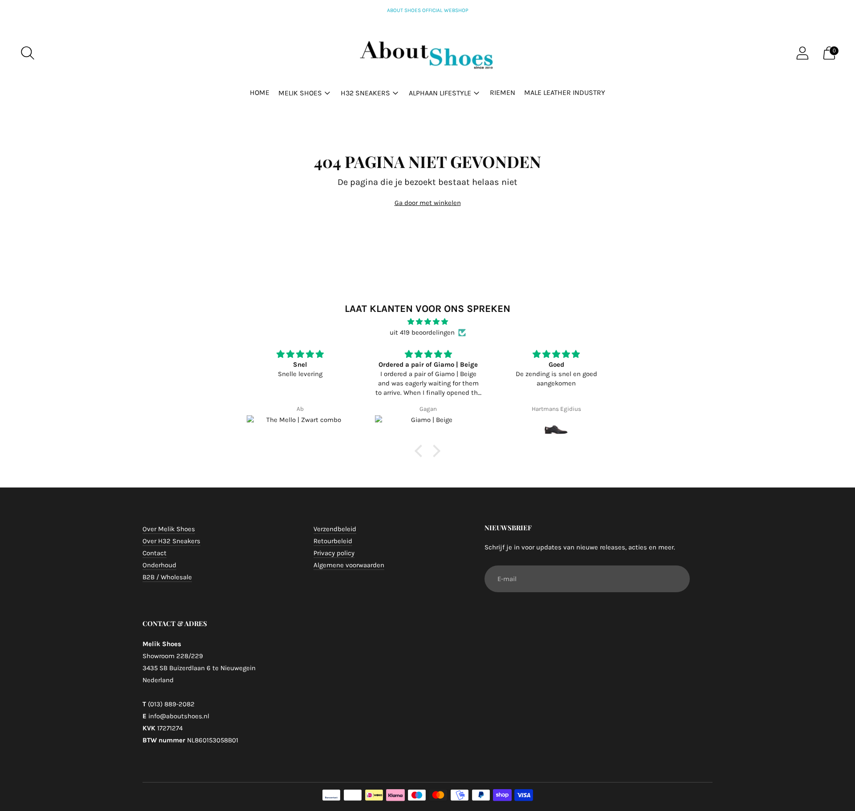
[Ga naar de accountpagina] (802, 53)
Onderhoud (159, 565)
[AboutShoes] (427, 53)
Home (259, 92)
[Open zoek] (27, 53)
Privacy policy (334, 553)
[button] (421, 451)
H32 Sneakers (365, 93)
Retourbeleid (333, 541)
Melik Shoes (300, 93)
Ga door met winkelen (428, 203)
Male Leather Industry (564, 92)
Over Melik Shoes (168, 529)
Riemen (502, 92)
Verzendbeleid (335, 529)
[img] (427, 321)
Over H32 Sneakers (171, 541)
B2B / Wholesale (167, 577)
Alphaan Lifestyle (440, 93)
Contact (154, 553)
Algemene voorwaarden (349, 565)
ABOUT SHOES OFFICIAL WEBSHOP (427, 10)
